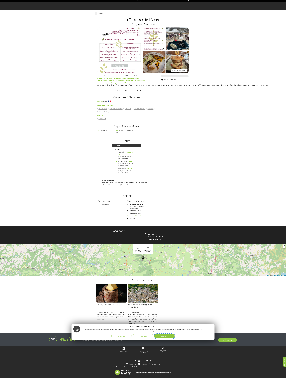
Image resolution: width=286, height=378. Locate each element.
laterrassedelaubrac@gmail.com (138, 216)
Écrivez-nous (132, 364)
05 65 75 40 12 (156, 364)
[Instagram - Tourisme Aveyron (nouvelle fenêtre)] (143, 360)
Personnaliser (143, 336)
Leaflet (268, 275)
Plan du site (168, 372)
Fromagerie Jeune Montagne (109, 305)
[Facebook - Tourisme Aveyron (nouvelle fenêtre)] (135, 360)
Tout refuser (121, 336)
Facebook (132, 218)
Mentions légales (143, 372)
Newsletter (285, 362)
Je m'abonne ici (226, 340)
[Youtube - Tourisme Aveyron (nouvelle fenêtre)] (139, 360)
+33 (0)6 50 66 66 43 (135, 210)
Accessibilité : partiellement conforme (156, 372)
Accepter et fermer (164, 336)
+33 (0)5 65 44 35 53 (135, 213)
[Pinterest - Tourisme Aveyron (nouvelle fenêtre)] (147, 360)
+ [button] (284, 245)
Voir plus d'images (180, 70)
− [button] (284, 247)
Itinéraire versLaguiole (147, 251)
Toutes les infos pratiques (143, 352)
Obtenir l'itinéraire (155, 239)
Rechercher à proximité (138, 251)
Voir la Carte (123, 351)
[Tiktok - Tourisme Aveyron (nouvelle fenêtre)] (151, 360)
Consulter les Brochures (162, 351)
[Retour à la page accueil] (96, 13)
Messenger (144, 364)
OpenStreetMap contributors (280, 275)
